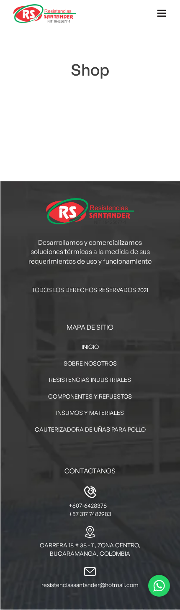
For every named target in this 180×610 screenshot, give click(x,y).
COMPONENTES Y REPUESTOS (90, 396)
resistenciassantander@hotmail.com (90, 584)
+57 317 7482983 (90, 513)
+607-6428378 (88, 505)
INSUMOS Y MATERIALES (90, 412)
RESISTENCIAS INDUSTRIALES (90, 379)
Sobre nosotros (90, 363)
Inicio (90, 346)
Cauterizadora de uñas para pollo (90, 429)
